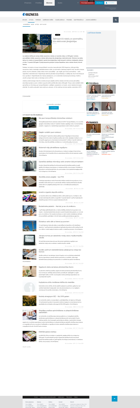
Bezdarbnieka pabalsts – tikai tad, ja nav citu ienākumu (57, 206)
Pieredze (38, 19)
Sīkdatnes (76, 397)
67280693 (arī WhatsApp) (110, 8)
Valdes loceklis (59, 19)
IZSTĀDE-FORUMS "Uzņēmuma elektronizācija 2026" (93, 74)
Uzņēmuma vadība (48, 19)
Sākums (24, 19)
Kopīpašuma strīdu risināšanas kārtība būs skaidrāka (56, 282)
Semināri (90, 70)
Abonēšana (99, 3)
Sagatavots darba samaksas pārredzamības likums (56, 267)
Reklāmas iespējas (52, 407)
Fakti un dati (43, 24)
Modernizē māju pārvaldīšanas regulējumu (53, 147)
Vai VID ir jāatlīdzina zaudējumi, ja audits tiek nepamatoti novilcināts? (92, 153)
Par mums (36, 397)
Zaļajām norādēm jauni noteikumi (50, 132)
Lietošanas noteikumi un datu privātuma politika (48, 397)
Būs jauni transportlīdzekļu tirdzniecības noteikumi (55, 118)
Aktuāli (31, 19)
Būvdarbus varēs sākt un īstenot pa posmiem (54, 222)
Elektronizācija (79, 19)
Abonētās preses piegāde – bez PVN (51, 177)
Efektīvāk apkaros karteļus (47, 332)
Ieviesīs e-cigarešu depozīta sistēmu (51, 192)
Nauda (32, 24)
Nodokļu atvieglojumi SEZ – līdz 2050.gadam (54, 296)
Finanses (69, 19)
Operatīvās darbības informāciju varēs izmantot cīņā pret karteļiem (61, 162)
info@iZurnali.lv (112, 9)
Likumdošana (26, 24)
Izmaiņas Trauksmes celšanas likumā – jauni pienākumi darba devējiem (94, 96)
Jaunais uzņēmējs (91, 19)
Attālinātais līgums (61, 397)
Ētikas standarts (69, 397)
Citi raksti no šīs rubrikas (33, 115)
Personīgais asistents (87, 2)
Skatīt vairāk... (27, 347)
